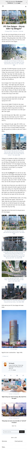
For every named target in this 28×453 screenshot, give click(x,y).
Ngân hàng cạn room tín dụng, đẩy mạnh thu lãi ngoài (14, 397)
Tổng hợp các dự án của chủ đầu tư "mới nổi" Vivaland (14, 421)
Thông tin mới (5, 356)
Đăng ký (22, 431)
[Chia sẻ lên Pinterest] (17, 375)
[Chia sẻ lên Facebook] (11, 375)
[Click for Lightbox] (14, 52)
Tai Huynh (11, 363)
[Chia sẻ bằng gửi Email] (23, 375)
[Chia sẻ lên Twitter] (5, 375)
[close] (26, 2)
